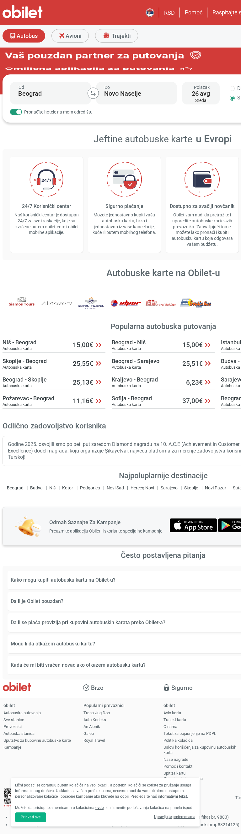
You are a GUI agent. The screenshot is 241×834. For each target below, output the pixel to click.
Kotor (67, 488)
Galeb (88, 733)
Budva (36, 488)
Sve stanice (13, 719)
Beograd (15, 488)
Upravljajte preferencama (174, 817)
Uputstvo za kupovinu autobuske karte (37, 740)
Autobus (26, 36)
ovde (99, 808)
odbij (124, 796)
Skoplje (191, 488)
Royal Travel (94, 740)
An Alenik (91, 726)
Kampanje (12, 747)
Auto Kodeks (94, 719)
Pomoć (193, 12)
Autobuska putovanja (22, 712)
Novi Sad (115, 488)
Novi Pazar (215, 488)
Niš (52, 488)
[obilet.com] (38, 17)
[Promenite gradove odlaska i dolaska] (93, 93)
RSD (169, 12)
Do (107, 87)
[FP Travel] (161, 307)
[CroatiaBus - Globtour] (195, 307)
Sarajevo (169, 488)
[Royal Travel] (91, 307)
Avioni (73, 36)
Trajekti (120, 36)
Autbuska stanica (19, 733)
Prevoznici (12, 726)
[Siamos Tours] (21, 307)
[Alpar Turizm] (126, 307)
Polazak (202, 87)
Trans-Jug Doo (96, 712)
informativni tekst (172, 796)
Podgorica (90, 488)
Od (21, 87)
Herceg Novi (142, 488)
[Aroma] (56, 307)
